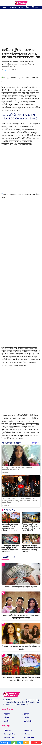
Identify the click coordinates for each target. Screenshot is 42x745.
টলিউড (6, 717)
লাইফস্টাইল (28, 721)
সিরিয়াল (7, 714)
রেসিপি (26, 717)
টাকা (27, 7)
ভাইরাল (26, 714)
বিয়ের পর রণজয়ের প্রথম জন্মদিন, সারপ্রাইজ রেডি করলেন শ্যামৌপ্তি (21, 648)
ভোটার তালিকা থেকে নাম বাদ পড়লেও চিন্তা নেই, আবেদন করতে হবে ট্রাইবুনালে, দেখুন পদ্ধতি (10, 527)
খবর (4, 7)
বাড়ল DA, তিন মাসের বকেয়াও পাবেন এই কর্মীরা (21, 587)
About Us (7, 730)
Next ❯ (36, 743)
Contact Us (28, 730)
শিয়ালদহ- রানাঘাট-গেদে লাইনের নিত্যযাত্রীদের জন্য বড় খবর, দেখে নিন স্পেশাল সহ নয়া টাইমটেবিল (31, 527)
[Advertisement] (21, 29)
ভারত (21, 7)
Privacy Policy (9, 734)
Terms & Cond (9, 737)
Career (27, 734)
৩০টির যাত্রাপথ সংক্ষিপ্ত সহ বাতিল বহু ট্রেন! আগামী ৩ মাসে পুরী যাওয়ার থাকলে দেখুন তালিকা (10, 549)
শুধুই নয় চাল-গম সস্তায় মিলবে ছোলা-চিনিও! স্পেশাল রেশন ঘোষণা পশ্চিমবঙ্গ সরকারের (31, 549)
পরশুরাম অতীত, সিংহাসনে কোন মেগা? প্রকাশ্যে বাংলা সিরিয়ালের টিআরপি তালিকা (21, 617)
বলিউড (6, 721)
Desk (3, 70)
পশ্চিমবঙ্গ (12, 7)
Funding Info (29, 737)
